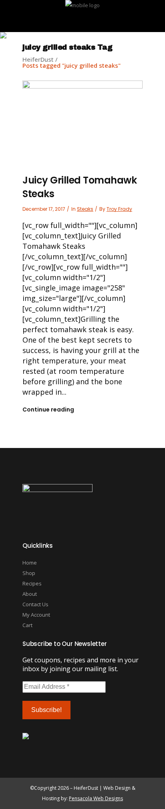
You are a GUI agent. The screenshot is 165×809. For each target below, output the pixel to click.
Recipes (32, 583)
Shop (28, 573)
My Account (36, 614)
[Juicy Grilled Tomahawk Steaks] (82, 119)
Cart (27, 625)
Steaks (85, 209)
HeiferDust (38, 59)
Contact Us (35, 604)
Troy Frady (119, 209)
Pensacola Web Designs (96, 798)
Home (29, 562)
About (29, 593)
